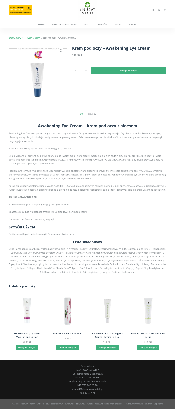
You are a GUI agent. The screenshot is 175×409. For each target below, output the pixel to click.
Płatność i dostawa (20, 404)
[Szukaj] (153, 10)
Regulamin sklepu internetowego (108, 404)
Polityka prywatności (134, 404)
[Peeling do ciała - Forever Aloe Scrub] (148, 311)
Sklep (86, 24)
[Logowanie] (159, 10)
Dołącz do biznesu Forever (64, 24)
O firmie (41, 24)
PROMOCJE (117, 24)
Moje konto (158, 404)
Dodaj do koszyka (128, 70)
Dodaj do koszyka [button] (26, 347)
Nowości (102, 24)
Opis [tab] (81, 114)
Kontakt (133, 24)
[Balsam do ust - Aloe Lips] (67, 311)
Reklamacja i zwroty (84, 404)
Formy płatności (37, 404)
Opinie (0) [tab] (92, 114)
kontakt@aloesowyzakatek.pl (87, 389)
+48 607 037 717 (87, 392)
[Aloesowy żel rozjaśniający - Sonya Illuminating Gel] (108, 311)
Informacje (69, 404)
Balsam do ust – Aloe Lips (67, 333)
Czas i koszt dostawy (54, 404)
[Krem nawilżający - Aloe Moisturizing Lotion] (27, 311)
